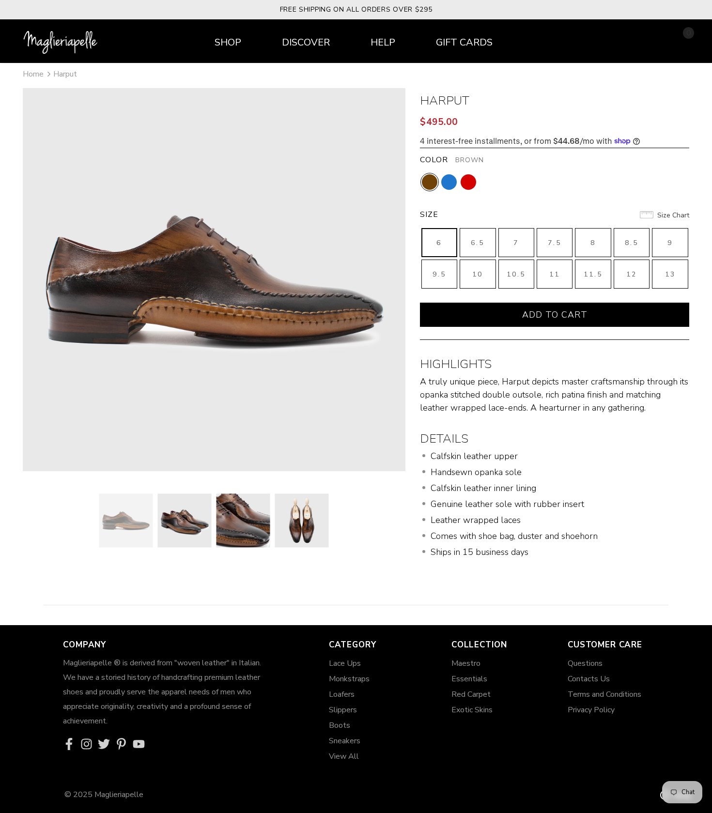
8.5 (631, 242)
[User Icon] (659, 39)
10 (477, 274)
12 (631, 274)
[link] (71, 744)
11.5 (593, 274)
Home (33, 74)
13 (670, 274)
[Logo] (61, 38)
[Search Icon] (636, 41)
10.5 (516, 274)
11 (554, 274)
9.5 (439, 274)
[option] (214, 279)
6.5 (477, 242)
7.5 (554, 242)
